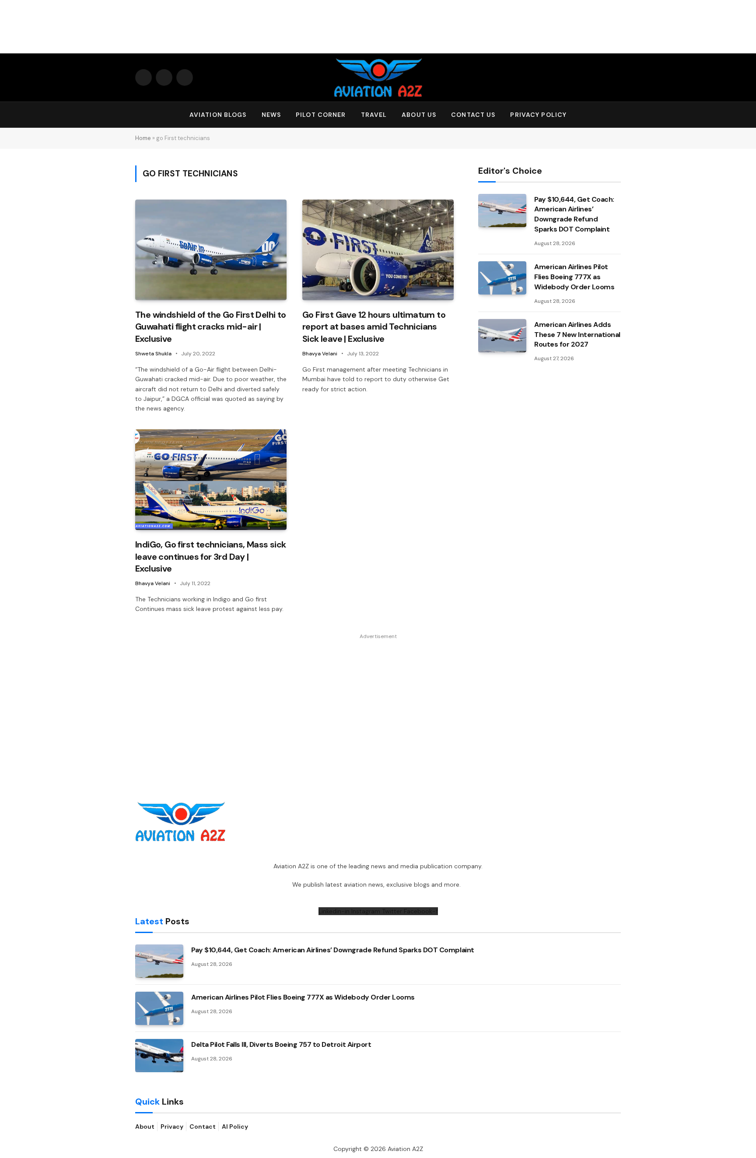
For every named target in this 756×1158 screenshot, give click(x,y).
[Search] (617, 115)
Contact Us (473, 115)
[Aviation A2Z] (378, 77)
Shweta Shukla (153, 353)
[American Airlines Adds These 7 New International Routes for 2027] (502, 335)
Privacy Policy (538, 115)
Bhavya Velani (319, 353)
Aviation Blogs (218, 115)
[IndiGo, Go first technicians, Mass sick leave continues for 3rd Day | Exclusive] (211, 479)
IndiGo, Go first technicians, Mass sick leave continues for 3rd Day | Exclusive (210, 556)
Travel (374, 115)
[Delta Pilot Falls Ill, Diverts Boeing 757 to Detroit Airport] (159, 1055)
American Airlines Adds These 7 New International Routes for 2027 (577, 334)
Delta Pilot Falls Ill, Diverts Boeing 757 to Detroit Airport (281, 1044)
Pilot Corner (321, 115)
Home (143, 138)
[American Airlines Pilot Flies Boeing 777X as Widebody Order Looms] (502, 278)
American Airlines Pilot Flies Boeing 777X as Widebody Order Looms (574, 276)
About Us (419, 115)
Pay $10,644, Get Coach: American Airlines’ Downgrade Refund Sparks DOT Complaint (574, 214)
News (271, 115)
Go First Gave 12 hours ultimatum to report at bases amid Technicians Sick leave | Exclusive (373, 326)
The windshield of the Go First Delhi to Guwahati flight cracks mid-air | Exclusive (210, 326)
